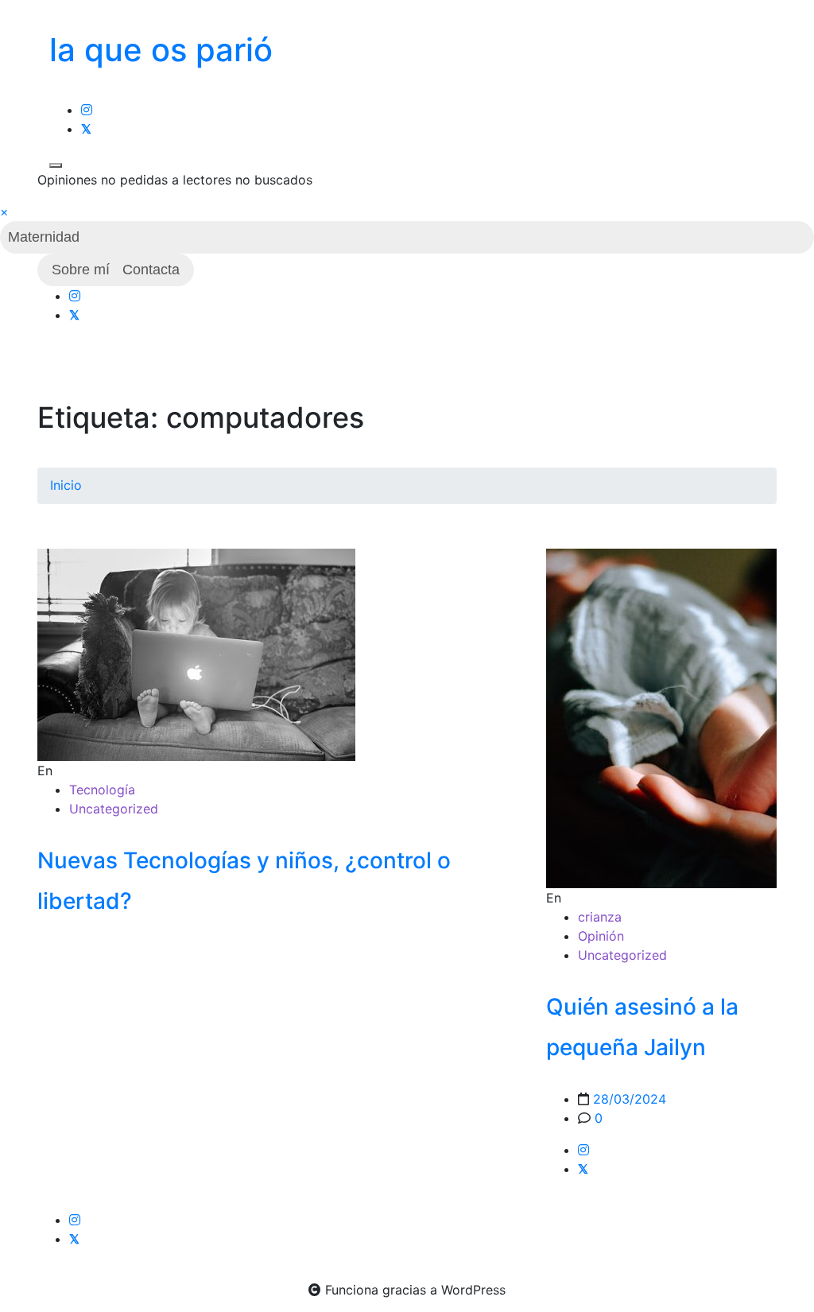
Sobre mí (81, 270)
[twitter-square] (86, 129)
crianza (600, 917)
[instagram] (86, 110)
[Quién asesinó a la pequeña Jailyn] (661, 718)
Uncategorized (113, 809)
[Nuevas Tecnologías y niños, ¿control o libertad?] (196, 654)
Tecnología (102, 790)
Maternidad (43, 237)
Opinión (601, 936)
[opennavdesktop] (55, 165)
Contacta (151, 270)
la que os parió (161, 49)
